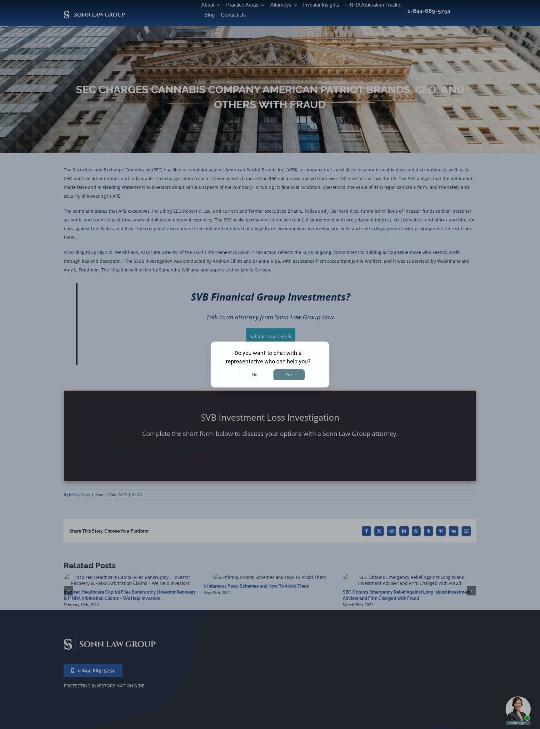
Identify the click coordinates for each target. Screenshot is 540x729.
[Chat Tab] (270, 364)
